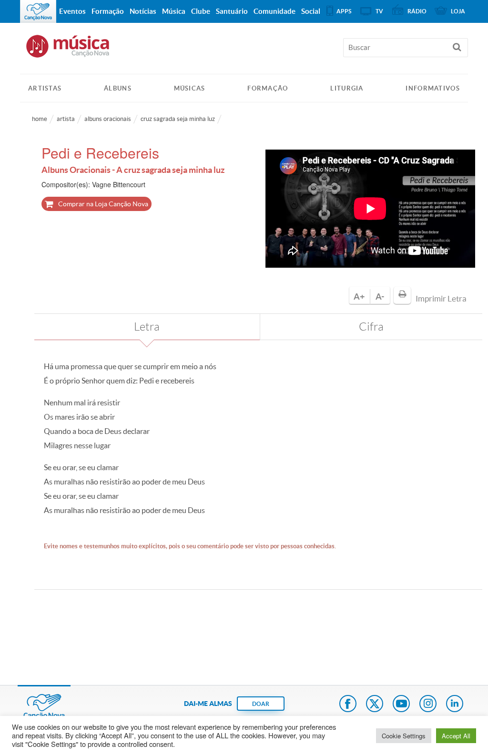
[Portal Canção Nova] (38, 11)
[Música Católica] (244, 50)
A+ (359, 297)
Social (310, 11)
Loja (458, 11)
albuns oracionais (107, 118)
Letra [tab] (147, 327)
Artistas (44, 88)
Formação (267, 88)
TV (379, 11)
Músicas (189, 88)
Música (173, 11)
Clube (200, 11)
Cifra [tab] (371, 327)
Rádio (417, 11)
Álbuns (118, 88)
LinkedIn (454, 704)
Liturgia (346, 88)
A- (380, 297)
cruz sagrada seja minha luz (178, 118)
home (39, 118)
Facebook (348, 704)
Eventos (72, 11)
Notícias (143, 11)
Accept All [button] (456, 735)
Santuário (232, 11)
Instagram (428, 704)
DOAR (260, 704)
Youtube (401, 704)
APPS (343, 11)
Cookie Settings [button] (404, 735)
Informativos (433, 88)
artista (66, 118)
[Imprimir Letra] (402, 295)
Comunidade (274, 11)
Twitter (374, 704)
